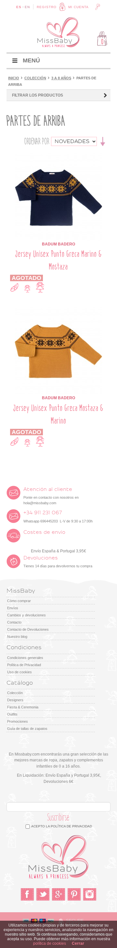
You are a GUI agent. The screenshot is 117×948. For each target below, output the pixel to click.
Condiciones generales (25, 658)
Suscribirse (58, 817)
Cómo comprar (19, 601)
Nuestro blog (17, 637)
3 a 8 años (61, 78)
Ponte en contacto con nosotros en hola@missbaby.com (51, 496)
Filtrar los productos (37, 95)
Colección (35, 78)
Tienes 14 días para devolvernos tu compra (57, 562)
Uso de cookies (19, 672)
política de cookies (49, 943)
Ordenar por (36, 141)
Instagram (89, 894)
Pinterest (74, 894)
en (27, 7)
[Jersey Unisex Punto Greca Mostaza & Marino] (58, 310)
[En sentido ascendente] (102, 141)
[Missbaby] (58, 32)
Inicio (13, 78)
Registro (47, 7)
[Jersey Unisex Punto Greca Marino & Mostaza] (58, 156)
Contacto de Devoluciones (28, 629)
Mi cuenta (78, 7)
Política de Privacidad (24, 665)
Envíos (12, 608)
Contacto (14, 622)
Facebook (27, 894)
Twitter (42, 894)
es (18, 7)
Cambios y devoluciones (26, 615)
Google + (58, 894)
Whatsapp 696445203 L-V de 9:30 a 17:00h (58, 516)
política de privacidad (71, 826)
